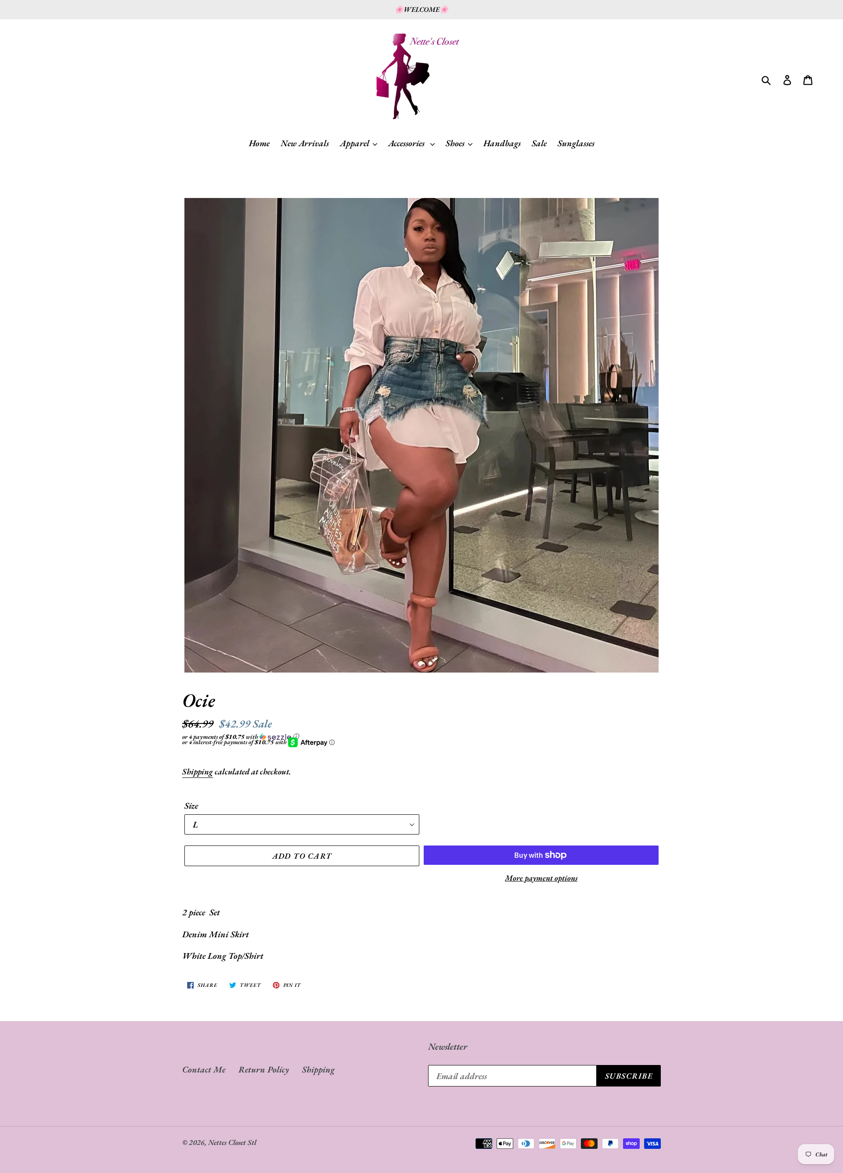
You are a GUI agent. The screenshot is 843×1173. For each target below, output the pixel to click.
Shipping (197, 771)
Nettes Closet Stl (232, 1142)
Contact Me (203, 1069)
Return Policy (263, 1069)
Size (191, 805)
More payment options (541, 878)
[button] (421, 736)
